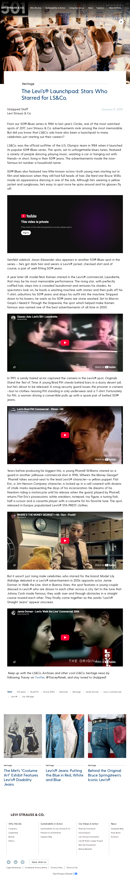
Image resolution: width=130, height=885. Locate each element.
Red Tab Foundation (87, 845)
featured (63, 692)
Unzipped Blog (117, 829)
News (90, 8)
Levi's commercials (112, 692)
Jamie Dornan (92, 692)
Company (13, 829)
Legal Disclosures (13, 867)
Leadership (13, 833)
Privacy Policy (57, 867)
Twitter (40, 677)
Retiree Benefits (85, 849)
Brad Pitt (34, 692)
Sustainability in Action (55, 8)
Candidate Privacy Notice (36, 867)
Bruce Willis (49, 692)
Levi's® (14, 696)
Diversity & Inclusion (87, 829)
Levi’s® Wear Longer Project (91, 841)
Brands (11, 837)
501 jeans (21, 692)
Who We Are (35, 8)
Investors (100, 8)
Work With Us (115, 8)
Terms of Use (72, 867)
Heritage (28, 83)
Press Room (116, 833)
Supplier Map (46, 837)
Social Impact (84, 833)
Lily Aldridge (28, 696)
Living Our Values (76, 8)
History (11, 841)
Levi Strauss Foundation (89, 837)
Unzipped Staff (17, 109)
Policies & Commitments (51, 833)
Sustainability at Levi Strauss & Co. (56, 829)
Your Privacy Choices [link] (62, 873)
